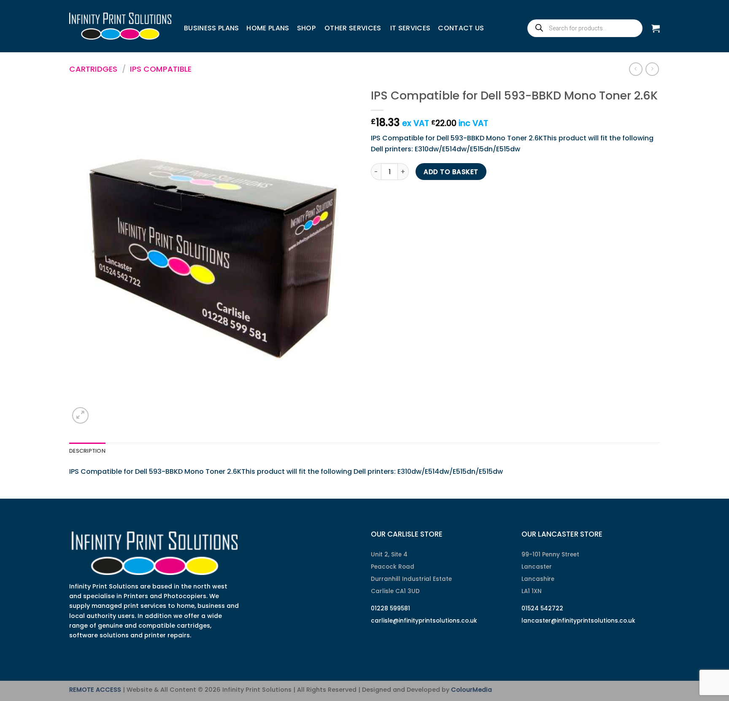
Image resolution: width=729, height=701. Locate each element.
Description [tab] (87, 450)
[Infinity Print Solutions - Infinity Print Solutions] (120, 26)
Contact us (461, 28)
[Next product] (635, 68)
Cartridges (93, 69)
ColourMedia (471, 689)
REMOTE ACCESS (95, 689)
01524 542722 (542, 608)
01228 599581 (390, 608)
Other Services (352, 28)
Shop (306, 28)
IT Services (410, 28)
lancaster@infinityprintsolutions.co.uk (578, 621)
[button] (655, 28)
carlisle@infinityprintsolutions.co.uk (424, 621)
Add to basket (451, 171)
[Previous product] (652, 68)
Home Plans (267, 28)
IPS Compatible (161, 69)
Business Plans (211, 28)
